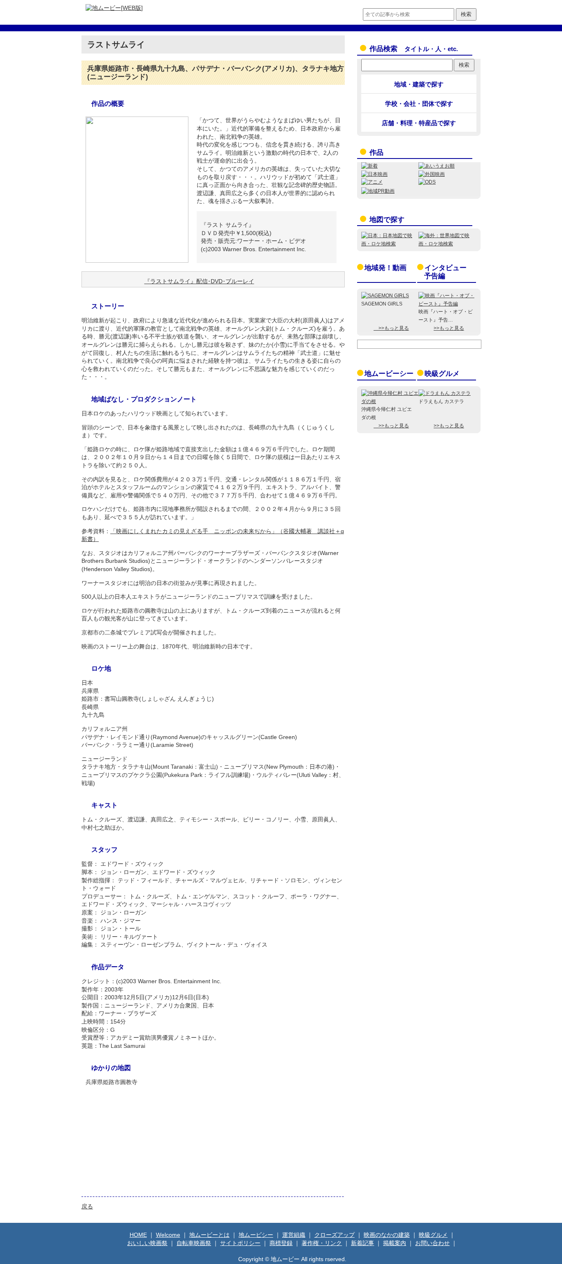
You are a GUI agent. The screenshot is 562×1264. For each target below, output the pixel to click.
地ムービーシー (389, 374)
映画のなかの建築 (387, 1234)
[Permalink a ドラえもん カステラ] (444, 393)
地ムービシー (256, 1234)
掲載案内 (394, 1243)
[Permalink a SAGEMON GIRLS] (385, 296)
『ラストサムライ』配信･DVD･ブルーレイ (199, 281)
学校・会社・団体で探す (419, 103)
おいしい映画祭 (147, 1243)
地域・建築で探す (419, 84)
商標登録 (281, 1243)
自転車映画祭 (193, 1243)
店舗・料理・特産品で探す (419, 122)
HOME (138, 1234)
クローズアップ (334, 1234)
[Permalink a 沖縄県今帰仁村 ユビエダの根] (389, 401)
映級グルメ (442, 374)
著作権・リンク (322, 1243)
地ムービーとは (209, 1234)
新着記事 (362, 1243)
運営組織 (293, 1234)
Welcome (168, 1234)
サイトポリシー (240, 1243)
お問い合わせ (432, 1243)
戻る (87, 1206)
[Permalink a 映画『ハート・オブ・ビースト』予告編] (447, 304)
